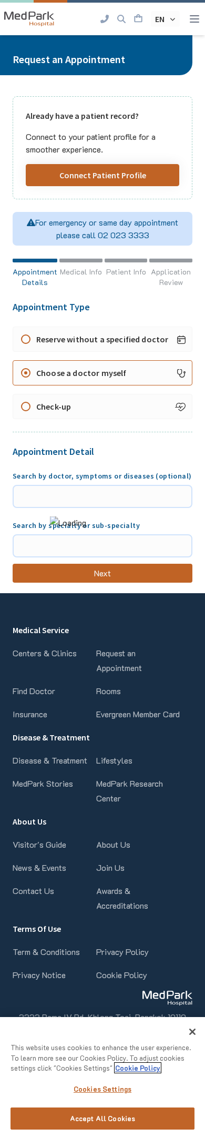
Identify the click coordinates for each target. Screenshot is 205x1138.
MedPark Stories (43, 783)
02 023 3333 (122, 234)
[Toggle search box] (121, 19)
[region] (102, 1077)
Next (102, 572)
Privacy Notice (39, 974)
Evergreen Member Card (138, 713)
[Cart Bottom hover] (138, 19)
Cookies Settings (102, 1088)
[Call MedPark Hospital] (104, 19)
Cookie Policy (121, 974)
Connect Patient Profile (102, 175)
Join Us (110, 867)
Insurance (30, 713)
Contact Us (33, 890)
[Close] (192, 1031)
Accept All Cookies (102, 1118)
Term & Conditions (46, 951)
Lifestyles (114, 760)
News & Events (39, 867)
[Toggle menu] (194, 19)
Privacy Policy (122, 951)
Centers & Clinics (45, 652)
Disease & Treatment (50, 760)
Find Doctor (34, 690)
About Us (113, 844)
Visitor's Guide (39, 844)
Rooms (108, 690)
